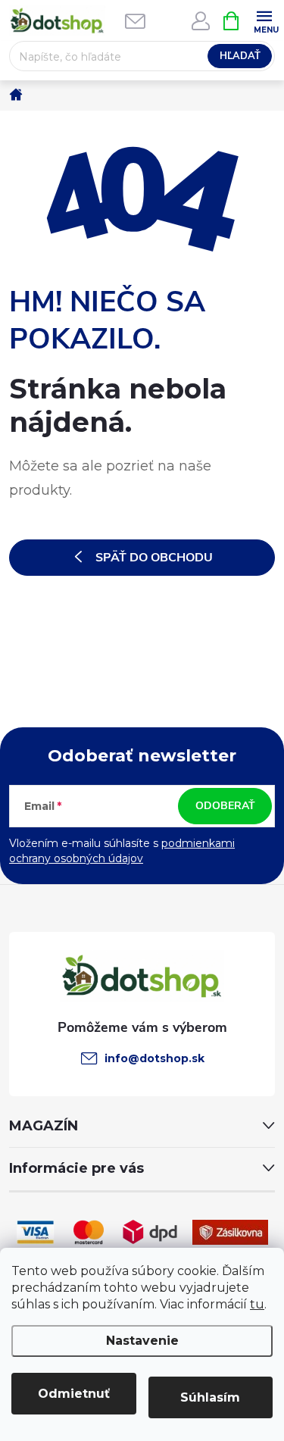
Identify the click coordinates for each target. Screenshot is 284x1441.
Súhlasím (210, 1397)
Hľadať (240, 56)
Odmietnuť (74, 1393)
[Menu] (264, 20)
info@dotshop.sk (154, 1058)
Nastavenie (142, 1340)
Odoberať (225, 806)
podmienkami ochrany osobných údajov (122, 850)
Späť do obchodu (154, 557)
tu (257, 1304)
